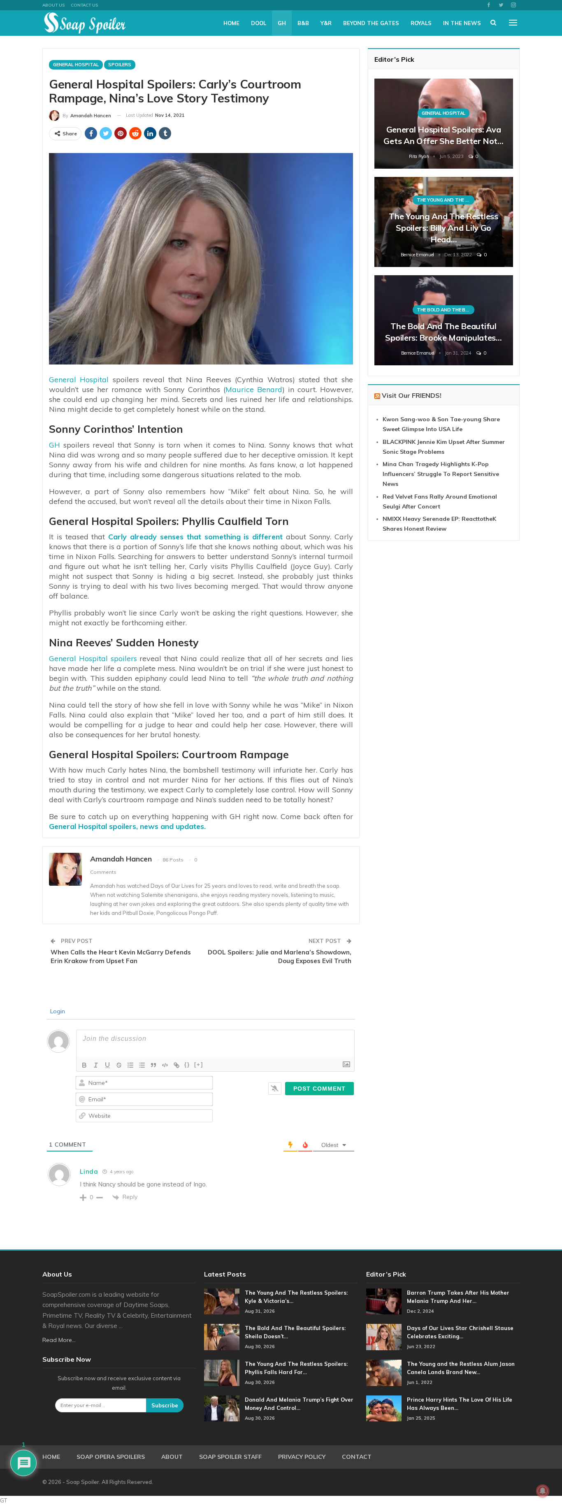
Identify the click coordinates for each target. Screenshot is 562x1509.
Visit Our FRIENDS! (411, 395)
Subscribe (164, 1405)
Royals (421, 23)
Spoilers (119, 64)
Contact (357, 1456)
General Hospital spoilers (93, 658)
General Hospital (76, 64)
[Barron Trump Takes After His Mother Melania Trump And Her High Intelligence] (384, 1301)
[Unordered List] (142, 1065)
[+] (198, 1064)
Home (231, 23)
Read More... (59, 1340)
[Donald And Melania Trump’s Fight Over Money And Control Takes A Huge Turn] (221, 1408)
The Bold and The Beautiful (445, 310)
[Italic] (96, 1065)
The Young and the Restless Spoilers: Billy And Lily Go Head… (443, 227)
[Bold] (84, 1065)
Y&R (326, 23)
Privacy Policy (301, 1456)
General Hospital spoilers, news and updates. (127, 826)
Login (57, 1011)
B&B (303, 23)
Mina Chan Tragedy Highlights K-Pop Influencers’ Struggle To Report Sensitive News (441, 474)
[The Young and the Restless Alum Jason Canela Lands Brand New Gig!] (384, 1373)
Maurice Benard (253, 389)
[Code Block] (165, 1065)
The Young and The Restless (445, 200)
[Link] (176, 1065)
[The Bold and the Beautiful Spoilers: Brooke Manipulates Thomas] (444, 320)
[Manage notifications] (542, 1490)
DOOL (258, 23)
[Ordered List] (130, 1065)
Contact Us (84, 5)
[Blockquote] (153, 1065)
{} (187, 1064)
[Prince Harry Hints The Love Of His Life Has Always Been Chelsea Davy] (384, 1408)
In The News (462, 23)
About (172, 1456)
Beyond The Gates (371, 23)
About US (53, 5)
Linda (89, 1171)
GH (282, 23)
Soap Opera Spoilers (111, 1456)
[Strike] (119, 1065)
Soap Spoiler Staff (230, 1456)
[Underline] (107, 1065)
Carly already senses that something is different (194, 536)
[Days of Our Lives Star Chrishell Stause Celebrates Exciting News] (384, 1337)
